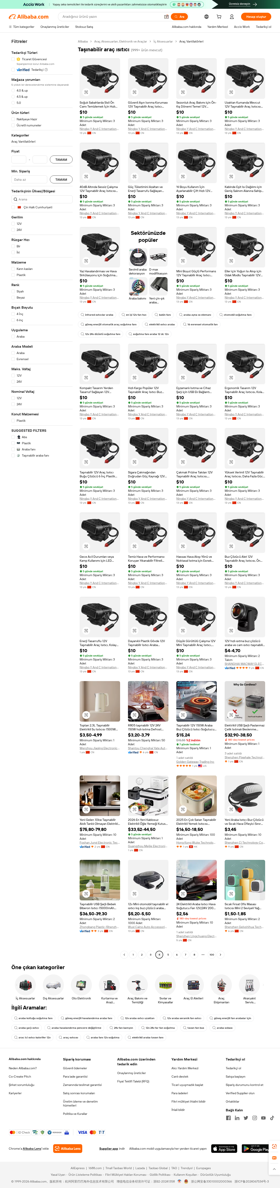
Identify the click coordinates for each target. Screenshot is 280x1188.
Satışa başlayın (235, 1076)
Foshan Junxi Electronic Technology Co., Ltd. (100, 842)
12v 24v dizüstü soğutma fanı (102, 334)
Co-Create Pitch (20, 1076)
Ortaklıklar (232, 1101)
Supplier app (108, 1148)
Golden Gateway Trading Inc (195, 761)
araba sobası (225, 1027)
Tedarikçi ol (233, 1068)
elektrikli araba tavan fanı (147, 1037)
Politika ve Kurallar (75, 1113)
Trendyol (186, 1168)
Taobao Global (158, 1168)
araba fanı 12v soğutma (105, 1037)
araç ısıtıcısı (70, 1037)
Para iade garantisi (75, 1076)
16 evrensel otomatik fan (202, 324)
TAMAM (61, 159)
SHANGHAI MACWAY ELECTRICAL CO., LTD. (245, 664)
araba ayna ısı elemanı (197, 314)
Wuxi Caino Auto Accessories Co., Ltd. (148, 927)
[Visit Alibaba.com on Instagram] (254, 1118)
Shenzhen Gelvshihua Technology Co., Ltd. (245, 927)
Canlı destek (180, 1076)
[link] (274, 1146)
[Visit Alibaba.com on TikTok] (272, 1118)
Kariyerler (15, 1093)
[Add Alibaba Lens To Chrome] (67, 1148)
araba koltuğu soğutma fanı (35, 1018)
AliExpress (78, 1168)
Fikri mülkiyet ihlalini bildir (189, 1101)
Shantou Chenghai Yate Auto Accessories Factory (148, 748)
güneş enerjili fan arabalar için (232, 1018)
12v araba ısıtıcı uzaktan (139, 1018)
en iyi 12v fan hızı (136, 314)
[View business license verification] (179, 1181)
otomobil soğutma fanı (238, 314)
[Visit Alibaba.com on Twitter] (245, 1118)
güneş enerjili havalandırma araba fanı (88, 1018)
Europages (203, 1168)
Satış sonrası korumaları (79, 1093)
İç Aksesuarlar (163, 41)
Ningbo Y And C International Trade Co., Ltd (100, 129)
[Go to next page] (220, 955)
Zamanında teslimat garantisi (82, 1085)
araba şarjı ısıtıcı (29, 1027)
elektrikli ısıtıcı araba (162, 324)
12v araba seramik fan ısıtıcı (184, 1018)
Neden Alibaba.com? (23, 1068)
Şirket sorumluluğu (21, 1085)
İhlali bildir (178, 1110)
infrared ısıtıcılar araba (99, 314)
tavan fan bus (195, 1027)
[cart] (220, 17)
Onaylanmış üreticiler (131, 1073)
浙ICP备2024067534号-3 (251, 1181)
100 (212, 954)
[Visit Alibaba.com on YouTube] (263, 1118)
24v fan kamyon (123, 1027)
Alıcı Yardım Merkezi (185, 1068)
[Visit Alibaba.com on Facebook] (228, 1118)
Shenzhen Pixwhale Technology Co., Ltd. (245, 757)
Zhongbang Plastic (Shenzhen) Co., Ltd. (100, 927)
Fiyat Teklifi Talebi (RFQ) (133, 1081)
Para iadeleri (180, 1093)
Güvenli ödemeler (75, 1068)
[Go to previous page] (124, 955)
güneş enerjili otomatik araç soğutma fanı (110, 324)
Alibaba (83, 41)
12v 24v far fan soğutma (160, 1027)
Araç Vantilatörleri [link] (191, 41)
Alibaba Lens (32, 1148)
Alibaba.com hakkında (25, 1059)
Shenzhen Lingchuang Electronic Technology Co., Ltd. (196, 936)
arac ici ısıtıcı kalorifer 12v (35, 1037)
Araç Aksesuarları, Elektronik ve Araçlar (120, 41)
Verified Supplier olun (240, 1093)
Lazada (140, 1168)
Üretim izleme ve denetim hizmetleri (80, 1103)
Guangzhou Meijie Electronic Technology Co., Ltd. (148, 846)
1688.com (95, 1168)
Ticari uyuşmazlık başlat (187, 1085)
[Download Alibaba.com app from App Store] (224, 1148)
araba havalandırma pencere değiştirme (76, 1027)
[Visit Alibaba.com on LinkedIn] (237, 1118)
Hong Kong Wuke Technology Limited (196, 842)
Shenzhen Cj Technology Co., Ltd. (245, 842)
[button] (166, 16)
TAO (174, 1168)
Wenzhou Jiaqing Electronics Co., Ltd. (100, 748)
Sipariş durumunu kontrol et (244, 1085)
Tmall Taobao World (118, 1168)
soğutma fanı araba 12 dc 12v (151, 334)
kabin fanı (165, 314)
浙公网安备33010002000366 (211, 1181)
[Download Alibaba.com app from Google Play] (256, 1148)
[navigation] (42, 498)
